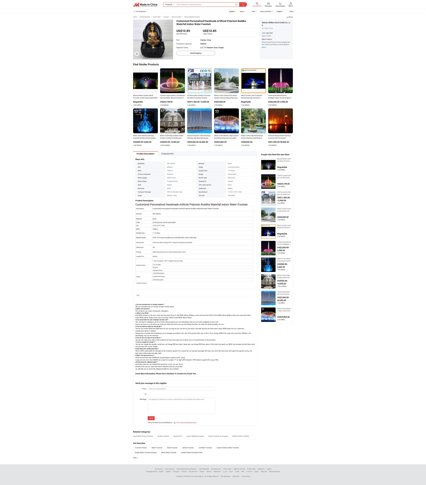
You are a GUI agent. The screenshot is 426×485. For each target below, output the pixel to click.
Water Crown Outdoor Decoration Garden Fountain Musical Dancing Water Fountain (284, 210)
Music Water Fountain (168, 452)
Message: (143, 399)
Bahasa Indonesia (274, 471)
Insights (269, 469)
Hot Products (159, 469)
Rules (291, 11)
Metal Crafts (178, 436)
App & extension (265, 11)
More (263, 47)
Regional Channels (239, 469)
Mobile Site (261, 469)
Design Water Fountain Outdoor (146, 452)
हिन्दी (243, 471)
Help (253, 11)
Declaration (236, 476)
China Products (169, 469)
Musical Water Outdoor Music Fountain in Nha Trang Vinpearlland (284, 160)
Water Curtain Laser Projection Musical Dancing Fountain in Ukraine (284, 226)
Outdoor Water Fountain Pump (191, 452)
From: (144, 389)
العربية (225, 471)
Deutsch (209, 471)
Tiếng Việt (264, 471)
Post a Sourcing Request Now (185, 422)
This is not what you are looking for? (160, 422)
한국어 (231, 471)
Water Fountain (157, 448)
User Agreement (225, 476)
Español (168, 471)
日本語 (237, 471)
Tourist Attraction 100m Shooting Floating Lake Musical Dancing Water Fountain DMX (284, 293)
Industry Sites (227, 469)
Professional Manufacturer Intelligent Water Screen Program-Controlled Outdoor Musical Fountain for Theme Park (284, 243)
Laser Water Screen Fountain (143, 436)
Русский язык (193, 471)
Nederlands (217, 471)
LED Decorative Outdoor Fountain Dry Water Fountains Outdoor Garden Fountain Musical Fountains (284, 193)
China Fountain (172, 448)
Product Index (251, 469)
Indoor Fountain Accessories (218, 436)
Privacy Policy (246, 476)
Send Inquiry (195, 53)
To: (146, 394)
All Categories (141, 11)
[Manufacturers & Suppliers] (145, 4)
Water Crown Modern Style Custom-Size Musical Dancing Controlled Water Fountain (284, 309)
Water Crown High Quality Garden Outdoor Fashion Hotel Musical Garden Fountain (284, 276)
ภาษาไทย (249, 471)
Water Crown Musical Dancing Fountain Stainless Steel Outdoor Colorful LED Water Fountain (284, 260)
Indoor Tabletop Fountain (195, 436)
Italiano (202, 471)
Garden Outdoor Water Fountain (228, 448)
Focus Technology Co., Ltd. (198, 476)
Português (176, 471)
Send (151, 418)
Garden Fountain (163, 436)
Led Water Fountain (205, 448)
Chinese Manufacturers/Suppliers (187, 469)
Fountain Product (141, 448)
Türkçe (256, 471)
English (161, 471)
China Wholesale (204, 469)
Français (184, 471)
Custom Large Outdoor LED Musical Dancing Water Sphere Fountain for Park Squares (284, 176)
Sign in (290, 6)
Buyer (242, 11)
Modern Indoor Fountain (240, 436)
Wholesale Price (216, 469)
